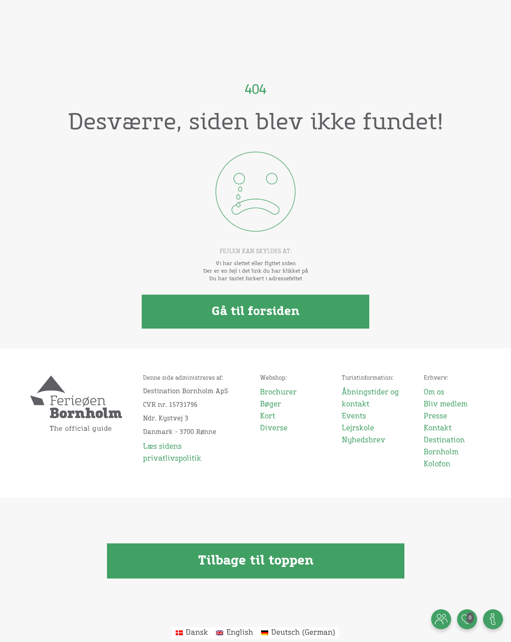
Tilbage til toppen (255, 561)
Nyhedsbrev (363, 440)
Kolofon (437, 464)
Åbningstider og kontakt (370, 398)
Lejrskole (358, 428)
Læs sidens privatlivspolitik (172, 452)
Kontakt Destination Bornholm (444, 440)
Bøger (270, 404)
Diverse (273, 428)
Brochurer (278, 392)
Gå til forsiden (255, 311)
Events (354, 416)
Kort (267, 416)
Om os (434, 392)
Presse (435, 416)
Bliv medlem (445, 404)
